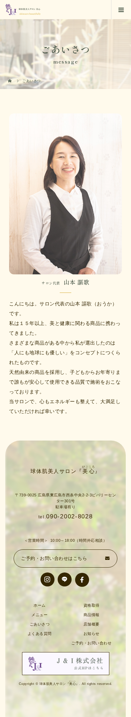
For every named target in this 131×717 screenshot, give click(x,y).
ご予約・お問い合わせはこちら (54, 558)
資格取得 (91, 605)
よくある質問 (40, 633)
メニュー (39, 615)
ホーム (40, 605)
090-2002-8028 (69, 516)
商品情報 (91, 615)
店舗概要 (91, 624)
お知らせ (91, 633)
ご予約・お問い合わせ (91, 643)
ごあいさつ (40, 624)
